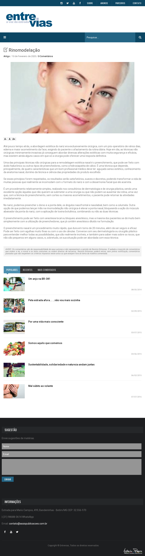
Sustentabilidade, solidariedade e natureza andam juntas (61, 364)
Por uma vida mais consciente (45, 321)
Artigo (7, 56)
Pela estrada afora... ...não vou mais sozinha (54, 300)
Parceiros (120, 3)
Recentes (27, 270)
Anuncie (104, 3)
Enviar (7, 479)
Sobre (90, 3)
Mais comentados (47, 270)
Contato (137, 3)
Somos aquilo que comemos (45, 343)
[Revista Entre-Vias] (29, 19)
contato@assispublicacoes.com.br (28, 523)
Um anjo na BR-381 (39, 278)
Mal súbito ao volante (40, 386)
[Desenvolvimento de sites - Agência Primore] (133, 551)
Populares (12, 270)
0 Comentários (45, 56)
